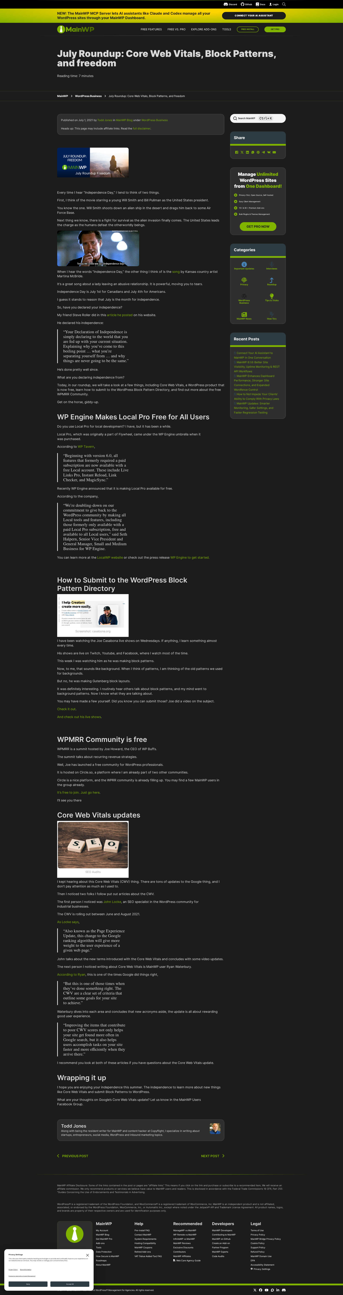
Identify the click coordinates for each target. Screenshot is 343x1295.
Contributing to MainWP (224, 1234)
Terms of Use (257, 1230)
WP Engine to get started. (190, 557)
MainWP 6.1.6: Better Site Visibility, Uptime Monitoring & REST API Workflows (257, 367)
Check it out (66, 709)
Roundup (272, 284)
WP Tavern (86, 446)
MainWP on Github (221, 1239)
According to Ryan (71, 974)
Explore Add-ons (204, 29)
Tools (226, 29)
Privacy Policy (258, 1234)
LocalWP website (110, 557)
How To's (272, 318)
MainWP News (244, 318)
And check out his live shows (79, 717)
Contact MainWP (143, 1234)
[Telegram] (263, 152)
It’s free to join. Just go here (78, 792)
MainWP (62, 96)
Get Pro (275, 29)
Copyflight (157, 1131)
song (176, 272)
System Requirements (145, 1239)
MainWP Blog (124, 120)
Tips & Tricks (272, 300)
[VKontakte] (269, 152)
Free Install (247, 29)
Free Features (151, 29)
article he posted (120, 315)
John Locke (112, 902)
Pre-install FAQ (142, 1230)
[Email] (274, 152)
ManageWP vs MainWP (184, 1230)
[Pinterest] (258, 152)
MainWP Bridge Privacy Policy (266, 1239)
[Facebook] (236, 152)
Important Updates (244, 268)
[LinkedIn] (247, 152)
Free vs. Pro (176, 29)
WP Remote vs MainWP (185, 1234)
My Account (102, 1230)
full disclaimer (141, 128)
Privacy (244, 284)
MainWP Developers (222, 1230)
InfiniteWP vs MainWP (184, 1239)
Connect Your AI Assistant (254, 15)
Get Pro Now (258, 226)
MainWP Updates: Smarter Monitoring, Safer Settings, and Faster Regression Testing (253, 408)
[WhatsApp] (252, 152)
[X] (242, 152)
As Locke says (68, 922)
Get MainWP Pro (104, 1239)
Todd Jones (104, 120)
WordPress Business (88, 96)
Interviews (271, 268)
